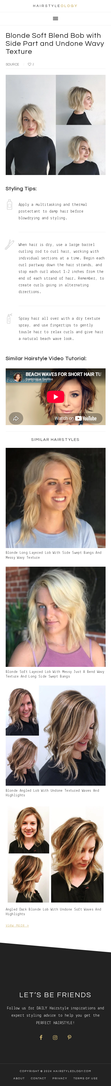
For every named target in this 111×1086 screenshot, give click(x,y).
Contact (38, 1078)
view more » (17, 925)
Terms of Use (86, 1078)
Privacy (59, 1078)
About (19, 1078)
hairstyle (55, 6)
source (12, 64)
